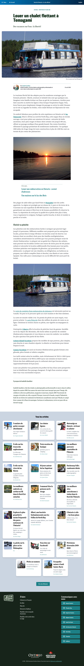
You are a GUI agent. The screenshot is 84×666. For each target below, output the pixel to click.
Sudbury (68, 641)
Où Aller (22, 603)
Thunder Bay (69, 608)
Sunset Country (69, 603)
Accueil (13, 2)
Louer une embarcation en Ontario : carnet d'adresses (39, 190)
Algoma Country (69, 617)
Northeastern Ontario (71, 627)
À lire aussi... (24, 186)
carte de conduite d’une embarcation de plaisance (34, 311)
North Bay (68, 632)
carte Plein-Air (32, 320)
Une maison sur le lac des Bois (33, 195)
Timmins (68, 636)
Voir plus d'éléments (43, 584)
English (80, 2)
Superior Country (70, 613)
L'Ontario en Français (26, 600)
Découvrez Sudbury (25, 609)
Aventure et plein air (44, 10)
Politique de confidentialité (56, 661)
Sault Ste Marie (69, 622)
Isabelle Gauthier (26, 86)
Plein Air (22, 606)
